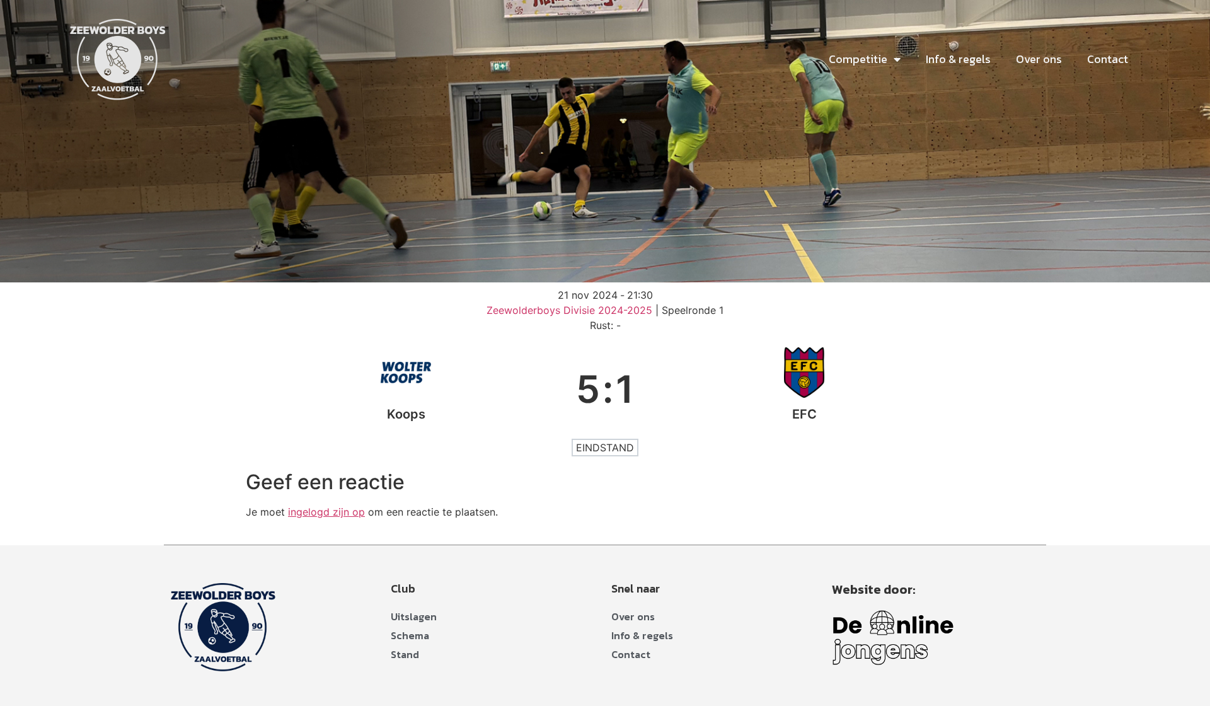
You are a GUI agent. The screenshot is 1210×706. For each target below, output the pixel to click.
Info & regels (958, 58)
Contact (1107, 58)
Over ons (1039, 58)
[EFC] (804, 389)
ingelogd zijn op (326, 512)
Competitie (858, 58)
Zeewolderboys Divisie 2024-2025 (571, 310)
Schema (410, 635)
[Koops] (406, 389)
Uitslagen (414, 616)
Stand (405, 654)
